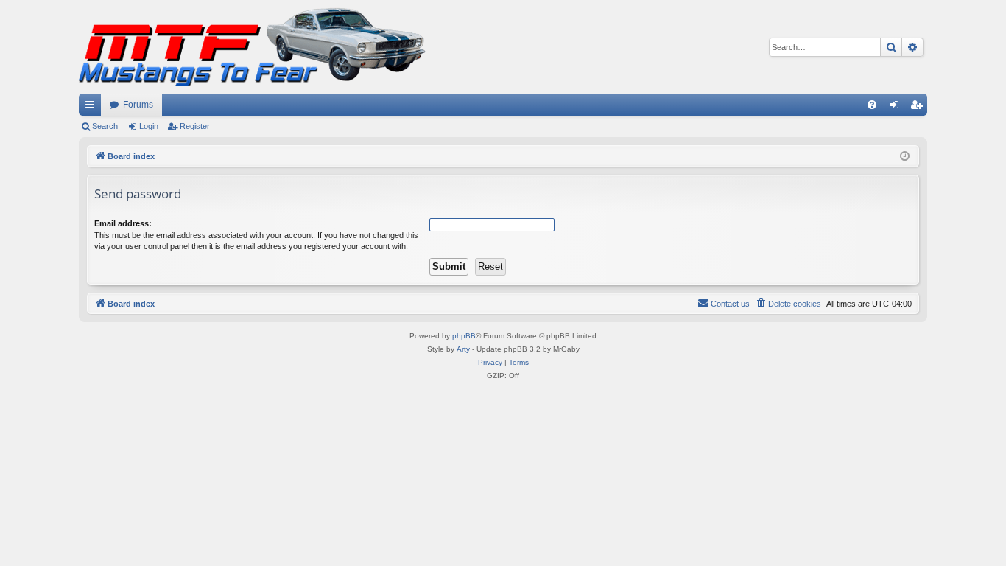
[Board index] (252, 47)
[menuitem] (872, 105)
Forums (138, 104)
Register (195, 126)
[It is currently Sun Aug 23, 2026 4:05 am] (905, 156)
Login (148, 126)
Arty (463, 349)
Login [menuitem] (897, 107)
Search (105, 126)
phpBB (464, 336)
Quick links (93, 107)
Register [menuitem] (919, 107)
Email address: (123, 223)
